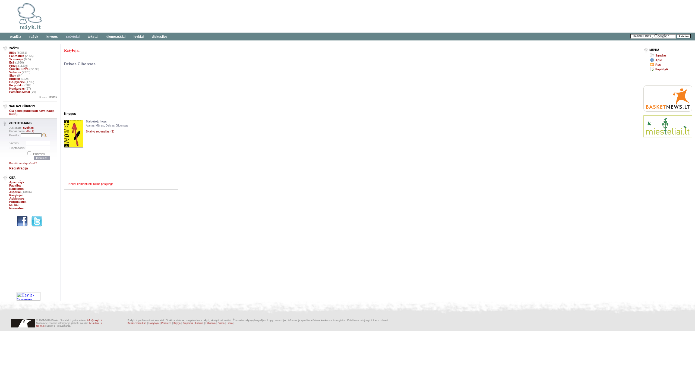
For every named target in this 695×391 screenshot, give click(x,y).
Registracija (18, 168)
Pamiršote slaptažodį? (23, 163)
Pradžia (15, 37)
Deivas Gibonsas (80, 64)
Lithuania (211, 323)
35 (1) (30, 131)
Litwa (230, 323)
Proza (13, 65)
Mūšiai (13, 205)
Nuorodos (16, 208)
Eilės (12, 52)
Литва (221, 323)
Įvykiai (139, 37)
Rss (658, 64)
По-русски (17, 82)
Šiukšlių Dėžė (19, 69)
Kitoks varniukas (137, 323)
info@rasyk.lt (94, 320)
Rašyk (33, 37)
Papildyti (661, 69)
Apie (658, 60)
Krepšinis (188, 323)
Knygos (52, 37)
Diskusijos (160, 37)
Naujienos (16, 188)
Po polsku (16, 85)
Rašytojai (73, 37)
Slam (12, 75)
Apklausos (16, 198)
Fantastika (16, 56)
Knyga (177, 323)
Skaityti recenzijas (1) (100, 131)
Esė (11, 62)
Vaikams (15, 72)
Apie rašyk (16, 182)
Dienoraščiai (115, 37)
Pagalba (15, 185)
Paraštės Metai (19, 91)
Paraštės (166, 323)
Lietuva (199, 323)
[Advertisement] (167, 16)
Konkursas (17, 88)
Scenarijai (16, 59)
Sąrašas (660, 55)
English (14, 78)
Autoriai (15, 192)
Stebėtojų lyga (96, 121)
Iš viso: (48, 97)
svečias (28, 127)
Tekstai (93, 37)
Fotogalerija (17, 201)
